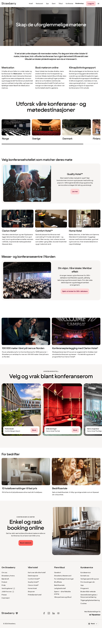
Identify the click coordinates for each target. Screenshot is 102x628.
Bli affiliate (58, 582)
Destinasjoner (33, 576)
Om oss (4, 572)
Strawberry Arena (8, 576)
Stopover (31, 592)
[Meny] (98, 4)
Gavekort (57, 572)
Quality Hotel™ (33, 582)
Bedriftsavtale (59, 585)
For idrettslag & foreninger (64, 579)
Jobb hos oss (7, 592)
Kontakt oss (84, 576)
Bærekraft (5, 579)
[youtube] (58, 613)
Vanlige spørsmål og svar (89, 579)
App (82, 585)
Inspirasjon (6, 598)
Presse (4, 595)
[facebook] (44, 613)
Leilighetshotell (60, 588)
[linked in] (53, 613)
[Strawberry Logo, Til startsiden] (9, 3)
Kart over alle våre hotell (37, 572)
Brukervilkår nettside (88, 592)
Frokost (4, 582)
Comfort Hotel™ (34, 579)
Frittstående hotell (34, 595)
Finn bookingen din (87, 582)
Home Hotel (32, 588)
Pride (3, 585)
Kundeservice (85, 572)
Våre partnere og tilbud (62, 597)
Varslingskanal (7, 588)
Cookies (83, 603)
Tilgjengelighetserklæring (90, 600)
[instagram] (49, 613)
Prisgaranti (84, 588)
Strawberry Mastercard (62, 576)
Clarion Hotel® (33, 585)
